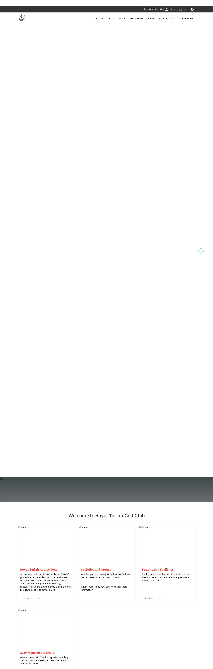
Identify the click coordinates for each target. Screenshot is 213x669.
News (151, 18)
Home (99, 18)
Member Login (154, 9)
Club (111, 18)
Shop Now (136, 18)
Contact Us (167, 18)
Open (172, 9)
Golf (122, 18)
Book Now (186, 18)
